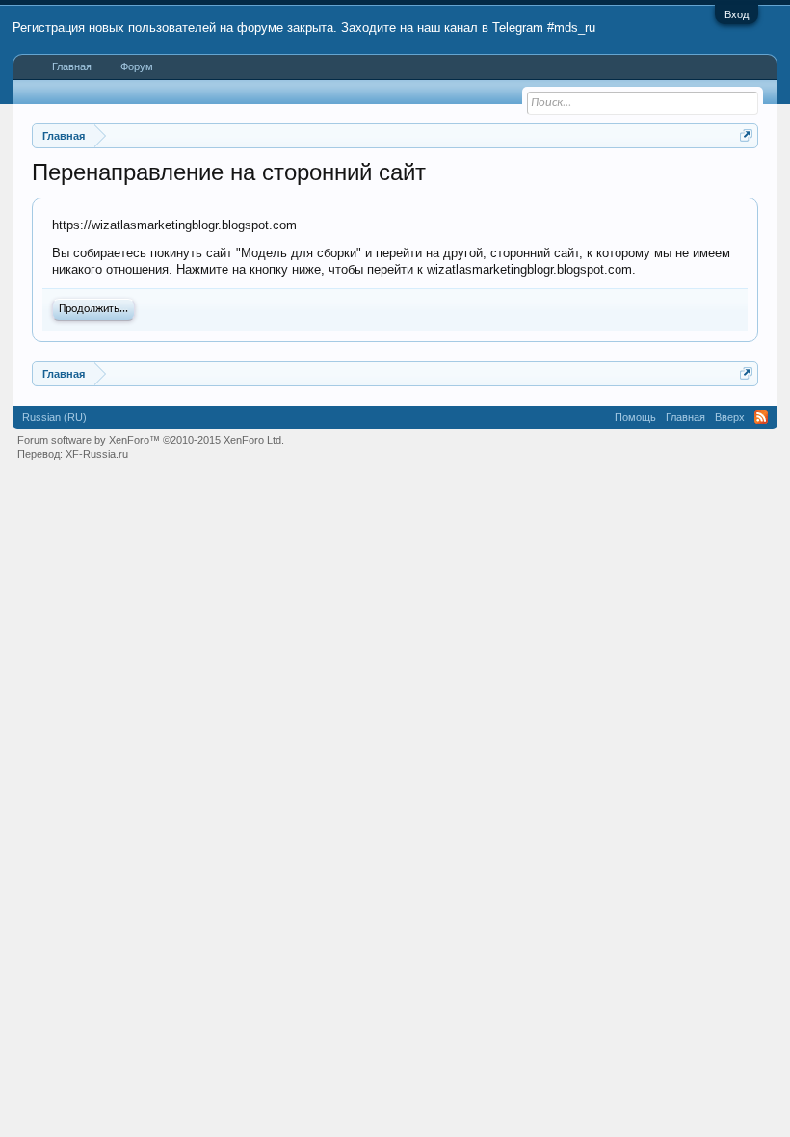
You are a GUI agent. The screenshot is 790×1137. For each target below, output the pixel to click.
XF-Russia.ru (97, 454)
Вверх (730, 417)
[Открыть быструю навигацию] (746, 135)
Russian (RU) (54, 417)
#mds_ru (571, 27)
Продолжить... (93, 309)
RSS (761, 417)
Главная (72, 66)
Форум (136, 66)
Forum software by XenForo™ (150, 440)
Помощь (635, 417)
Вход (736, 14)
